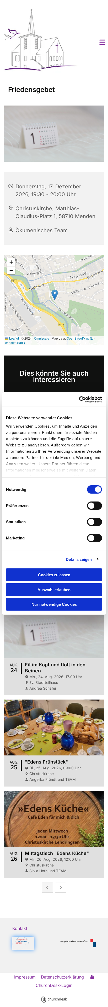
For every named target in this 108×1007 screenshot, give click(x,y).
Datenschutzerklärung (62, 977)
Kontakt (19, 928)
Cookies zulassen (54, 575)
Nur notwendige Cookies (54, 604)
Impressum (25, 977)
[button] (94, 42)
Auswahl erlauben (54, 589)
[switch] (94, 506)
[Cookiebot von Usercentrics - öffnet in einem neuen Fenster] (79, 399)
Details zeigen (79, 559)
